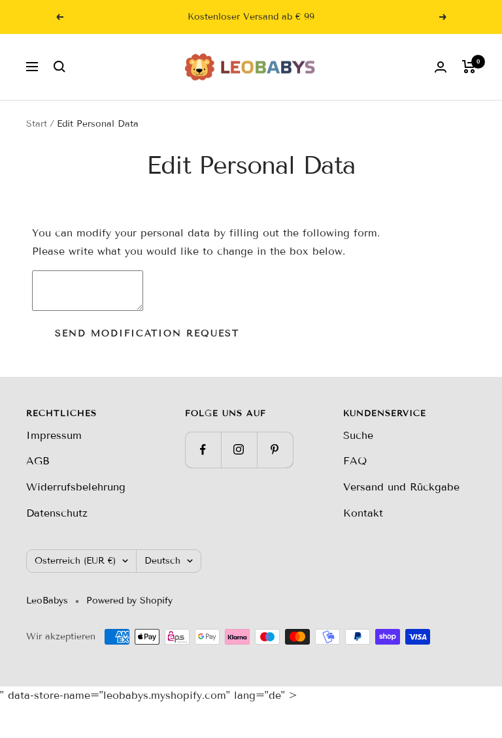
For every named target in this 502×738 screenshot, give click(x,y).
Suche (358, 435)
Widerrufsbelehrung (76, 487)
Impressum (54, 435)
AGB (38, 461)
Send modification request (147, 333)
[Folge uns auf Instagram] (239, 450)
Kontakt (363, 513)
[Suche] (59, 66)
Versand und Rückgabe (401, 487)
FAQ (355, 461)
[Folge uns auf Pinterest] (275, 450)
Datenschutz (57, 513)
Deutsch (162, 560)
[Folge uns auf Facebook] (203, 450)
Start (36, 123)
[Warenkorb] (469, 66)
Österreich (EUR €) (75, 560)
